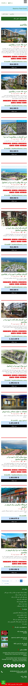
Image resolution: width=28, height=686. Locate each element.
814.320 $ (14, 64)
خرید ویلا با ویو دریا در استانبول (17, 366)
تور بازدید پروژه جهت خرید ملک (20, 619)
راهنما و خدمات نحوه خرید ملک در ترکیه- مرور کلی (15, 592)
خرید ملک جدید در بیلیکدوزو (18, 44)
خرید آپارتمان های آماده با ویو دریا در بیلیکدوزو (15, 321)
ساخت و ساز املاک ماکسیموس (20, 612)
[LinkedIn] (19, 665)
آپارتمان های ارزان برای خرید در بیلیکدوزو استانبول (16, 229)
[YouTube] (5, 665)
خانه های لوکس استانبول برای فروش (19, 637)
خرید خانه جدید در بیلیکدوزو (18, 91)
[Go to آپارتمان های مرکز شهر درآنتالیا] (4, 645)
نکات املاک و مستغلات (22, 606)
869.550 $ (14, 198)
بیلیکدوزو (12, 14)
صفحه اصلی (5, 14)
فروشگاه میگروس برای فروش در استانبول (16, 506)
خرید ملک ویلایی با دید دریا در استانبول (14, 182)
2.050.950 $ (14, 569)
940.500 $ (14, 290)
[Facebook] (8, 665)
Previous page (5, 580)
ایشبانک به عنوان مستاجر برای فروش (14, 411)
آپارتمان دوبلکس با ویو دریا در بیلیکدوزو (14, 274)
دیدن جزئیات (14, 67)
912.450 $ (14, 247)
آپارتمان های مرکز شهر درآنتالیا (20, 643)
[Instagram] (16, 665)
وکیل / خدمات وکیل (22, 617)
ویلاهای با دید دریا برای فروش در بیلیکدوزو (16, 551)
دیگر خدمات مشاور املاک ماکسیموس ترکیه (17, 621)
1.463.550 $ (14, 477)
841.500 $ (14, 108)
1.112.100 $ (14, 339)
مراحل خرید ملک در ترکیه (21, 594)
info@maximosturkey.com (22, 672)
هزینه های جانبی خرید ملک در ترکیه (19, 597)
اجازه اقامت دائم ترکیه (22, 599)
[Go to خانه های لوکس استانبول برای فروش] (4, 638)
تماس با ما (24, 624)
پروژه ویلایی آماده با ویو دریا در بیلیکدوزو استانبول (17, 458)
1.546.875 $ (14, 518)
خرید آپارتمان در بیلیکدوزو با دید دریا (15, 137)
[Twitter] (12, 665)
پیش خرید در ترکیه (23, 603)
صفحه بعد (6, 583)
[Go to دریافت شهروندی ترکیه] (4, 632)
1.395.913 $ (14, 383)
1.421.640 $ (14, 423)
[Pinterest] (23, 665)
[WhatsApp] (3, 682)
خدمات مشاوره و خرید (22, 615)
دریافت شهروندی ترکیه (22, 601)
